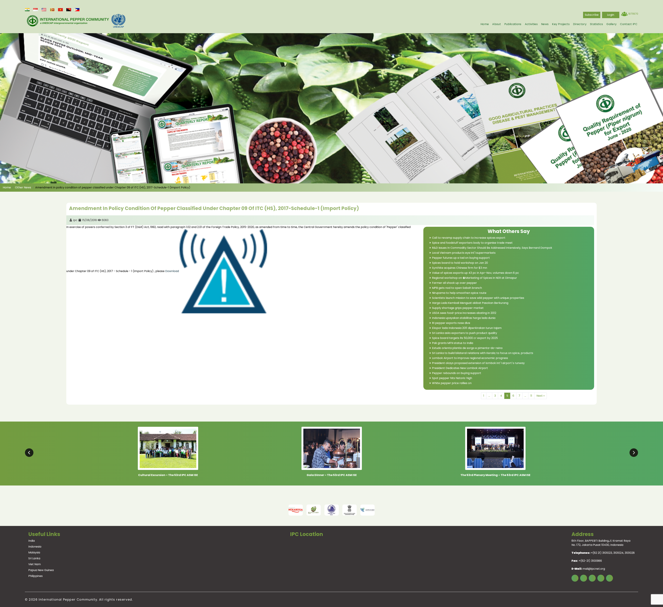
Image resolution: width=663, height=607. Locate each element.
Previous (242, 510)
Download (172, 271)
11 (531, 396)
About (496, 24)
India (31, 541)
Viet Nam (34, 564)
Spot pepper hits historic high (452, 378)
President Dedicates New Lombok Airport (460, 368)
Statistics (596, 24)
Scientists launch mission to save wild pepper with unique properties (478, 298)
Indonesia (34, 547)
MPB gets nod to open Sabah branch (457, 288)
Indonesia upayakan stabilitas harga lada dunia (463, 318)
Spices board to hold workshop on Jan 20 (460, 263)
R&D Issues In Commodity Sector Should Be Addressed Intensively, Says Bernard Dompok (492, 248)
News (545, 24)
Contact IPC (628, 24)
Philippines (35, 576)
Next (420, 510)
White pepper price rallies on (452, 383)
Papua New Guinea (41, 570)
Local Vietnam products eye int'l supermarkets (464, 253)
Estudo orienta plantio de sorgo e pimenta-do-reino (467, 348)
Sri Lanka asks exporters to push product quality (464, 333)
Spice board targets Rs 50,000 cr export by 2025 (465, 338)
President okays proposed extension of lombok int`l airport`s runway (478, 363)
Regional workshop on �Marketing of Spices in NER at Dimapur (474, 278)
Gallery (611, 24)
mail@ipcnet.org (594, 569)
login (610, 15)
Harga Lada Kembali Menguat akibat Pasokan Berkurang (470, 303)
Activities (531, 24)
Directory (580, 24)
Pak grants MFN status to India (452, 343)
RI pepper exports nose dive (451, 323)
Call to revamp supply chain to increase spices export (468, 238)
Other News (23, 187)
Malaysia (34, 552)
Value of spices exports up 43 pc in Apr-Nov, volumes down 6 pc (475, 273)
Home (485, 24)
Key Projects (561, 24)
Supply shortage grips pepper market (458, 308)
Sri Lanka (34, 558)
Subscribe (592, 15)
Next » (540, 396)
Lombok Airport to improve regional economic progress (470, 358)
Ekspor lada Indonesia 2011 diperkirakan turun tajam (467, 328)
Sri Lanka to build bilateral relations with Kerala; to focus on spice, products (482, 353)
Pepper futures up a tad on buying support (461, 258)
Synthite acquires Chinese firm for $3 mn (459, 268)
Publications (512, 24)
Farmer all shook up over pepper (454, 283)
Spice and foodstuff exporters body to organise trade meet (472, 243)
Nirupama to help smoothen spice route (459, 293)
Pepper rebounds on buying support (456, 373)
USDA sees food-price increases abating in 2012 (464, 313)
